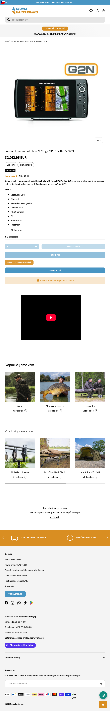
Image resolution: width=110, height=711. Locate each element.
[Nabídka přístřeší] (90, 453)
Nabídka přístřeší (90, 472)
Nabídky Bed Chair (55, 472)
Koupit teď (55, 255)
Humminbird (26, 164)
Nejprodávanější (55, 406)
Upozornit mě (55, 270)
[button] (104, 11)
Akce (20, 406)
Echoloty (11, 164)
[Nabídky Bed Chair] (55, 453)
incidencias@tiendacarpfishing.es (28, 570)
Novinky (90, 406)
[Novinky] (90, 387)
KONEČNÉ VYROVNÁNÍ (55, 28)
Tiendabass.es (15, 594)
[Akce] (20, 387)
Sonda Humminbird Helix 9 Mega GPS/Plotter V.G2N (29, 41)
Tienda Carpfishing (16, 704)
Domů (7, 41)
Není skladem (73, 246)
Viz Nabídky (55, 517)
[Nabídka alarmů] (20, 453)
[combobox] (55, 20)
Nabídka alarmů (20, 472)
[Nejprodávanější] (55, 387)
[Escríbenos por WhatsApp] (103, 695)
